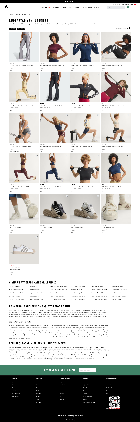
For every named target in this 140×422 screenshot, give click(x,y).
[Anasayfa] (5, 7)
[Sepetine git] (135, 8)
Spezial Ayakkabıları (76, 289)
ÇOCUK (77, 7)
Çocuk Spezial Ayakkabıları (78, 299)
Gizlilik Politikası (69, 415)
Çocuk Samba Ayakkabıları (78, 286)
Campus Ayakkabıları (97, 286)
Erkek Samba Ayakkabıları (57, 299)
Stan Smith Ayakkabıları (36, 299)
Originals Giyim (34, 286)
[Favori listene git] (131, 8)
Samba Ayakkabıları (55, 293)
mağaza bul (113, 4)
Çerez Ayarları (60, 415)
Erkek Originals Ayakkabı (16, 293)
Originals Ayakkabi (14, 286)
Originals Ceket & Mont (15, 296)
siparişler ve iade (125, 4)
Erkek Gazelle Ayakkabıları (119, 293)
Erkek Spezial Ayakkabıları (78, 296)
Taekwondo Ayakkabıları (119, 296)
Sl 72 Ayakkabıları (117, 299)
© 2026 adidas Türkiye (70, 419)
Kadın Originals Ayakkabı (16, 289)
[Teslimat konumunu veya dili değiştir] (135, 4)
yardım (118, 4)
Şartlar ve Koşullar (78, 415)
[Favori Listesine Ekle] (36, 34)
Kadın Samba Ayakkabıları (57, 296)
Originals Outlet (34, 296)
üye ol (131, 4)
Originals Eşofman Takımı (16, 299)
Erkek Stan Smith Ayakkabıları (58, 289)
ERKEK (64, 7)
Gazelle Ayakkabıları (117, 286)
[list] (62, 29)
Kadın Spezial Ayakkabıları (78, 293)
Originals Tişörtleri (35, 289)
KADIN (70, 7)
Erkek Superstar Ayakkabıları (99, 299)
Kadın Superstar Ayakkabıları (99, 296)
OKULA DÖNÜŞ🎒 (45, 7)
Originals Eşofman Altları (37, 293)
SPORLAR (97, 7)
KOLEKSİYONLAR (87, 7)
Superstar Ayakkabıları (97, 293)
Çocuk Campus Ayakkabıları (99, 289)
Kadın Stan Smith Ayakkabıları (58, 286)
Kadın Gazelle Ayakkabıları (119, 289)
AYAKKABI (56, 7)
